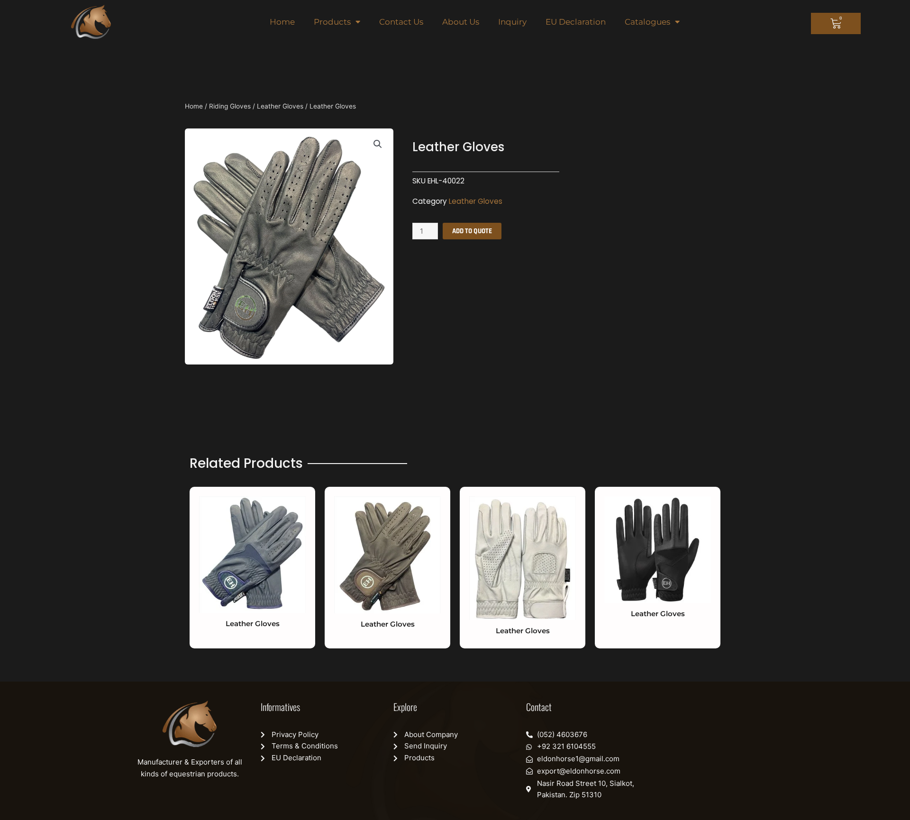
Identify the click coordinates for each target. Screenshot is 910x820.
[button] (377, 144)
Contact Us (401, 22)
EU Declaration (576, 22)
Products (332, 22)
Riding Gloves (230, 106)
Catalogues (647, 22)
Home (282, 22)
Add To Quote (472, 231)
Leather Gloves (280, 106)
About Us (460, 22)
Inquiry (512, 22)
